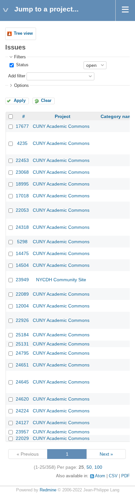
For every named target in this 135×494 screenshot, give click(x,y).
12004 (22, 305)
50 (89, 467)
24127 (22, 422)
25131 (22, 343)
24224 (22, 410)
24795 (22, 353)
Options (21, 85)
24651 (22, 364)
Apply (20, 100)
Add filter (16, 76)
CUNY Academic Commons (61, 126)
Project (62, 116)
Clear (46, 100)
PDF (125, 476)
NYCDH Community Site (61, 279)
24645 (22, 382)
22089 (22, 294)
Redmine (48, 490)
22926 (22, 320)
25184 (22, 334)
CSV (113, 476)
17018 (22, 195)
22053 (22, 210)
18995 (22, 184)
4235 (22, 143)
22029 (22, 438)
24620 (22, 399)
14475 (22, 253)
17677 (22, 126)
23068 (22, 172)
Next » (106, 454)
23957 (22, 431)
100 (98, 467)
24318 (22, 227)
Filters (20, 57)
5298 (22, 241)
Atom (100, 476)
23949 (22, 279)
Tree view (23, 33)
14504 (22, 265)
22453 (22, 160)
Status (22, 65)
